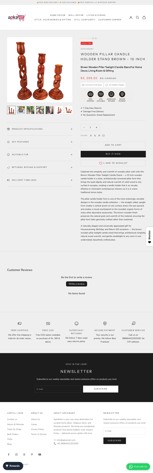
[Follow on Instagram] (16, 454)
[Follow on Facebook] (8, 454)
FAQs (9, 439)
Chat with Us (140, 466)
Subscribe (101, 389)
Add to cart (113, 145)
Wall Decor (76, 15)
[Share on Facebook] (91, 135)
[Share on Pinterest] (99, 135)
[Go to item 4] (40, 110)
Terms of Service (38, 434)
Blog (9, 444)
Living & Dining (96, 15)
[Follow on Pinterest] (31, 454)
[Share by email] (103, 135)
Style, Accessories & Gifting (53, 20)
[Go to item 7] (69, 110)
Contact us (12, 419)
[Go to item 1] (11, 110)
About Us (35, 419)
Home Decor (58, 15)
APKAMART (87, 49)
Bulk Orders (12, 434)
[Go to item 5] (49, 110)
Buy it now (113, 154)
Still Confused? (84, 20)
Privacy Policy (37, 429)
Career (34, 424)
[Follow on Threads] (24, 454)
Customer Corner (109, 20)
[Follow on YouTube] (39, 454)
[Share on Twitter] (95, 135)
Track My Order (14, 429)
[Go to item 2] (21, 110)
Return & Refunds (15, 424)
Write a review (77, 284)
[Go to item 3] (30, 110)
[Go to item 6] (59, 110)
